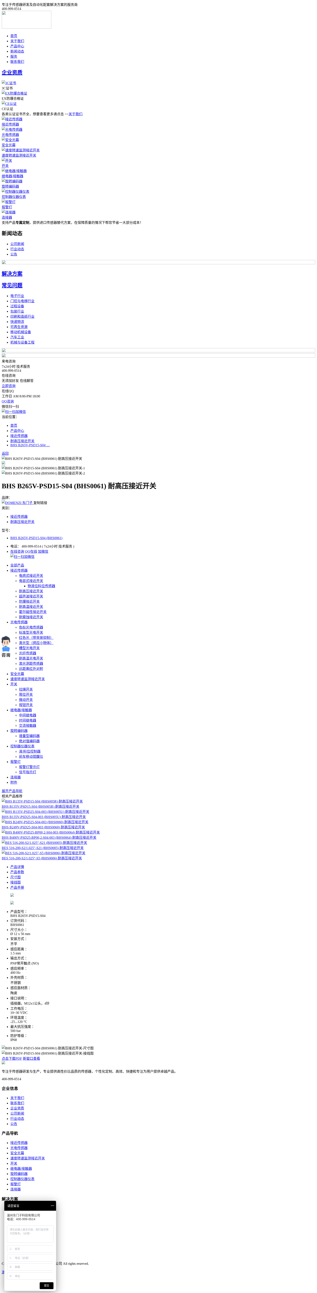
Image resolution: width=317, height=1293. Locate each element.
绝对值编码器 (29, 741)
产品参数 (17, 872)
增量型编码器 (29, 736)
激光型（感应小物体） (36, 643)
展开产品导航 (12, 791)
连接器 (7, 217)
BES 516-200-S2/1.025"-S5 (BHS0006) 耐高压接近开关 (42, 858)
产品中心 (17, 46)
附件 (13, 782)
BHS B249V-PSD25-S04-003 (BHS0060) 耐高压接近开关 (43, 827)
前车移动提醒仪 (31, 756)
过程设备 (17, 306)
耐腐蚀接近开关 (31, 617)
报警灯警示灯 (29, 767)
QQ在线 (31, 551)
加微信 (43, 551)
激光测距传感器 (31, 663)
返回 (5, 453)
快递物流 (17, 322)
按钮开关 (26, 705)
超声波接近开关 (31, 596)
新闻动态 (17, 51)
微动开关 (26, 700)
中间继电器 (27, 715)
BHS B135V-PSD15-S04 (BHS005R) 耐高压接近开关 (40, 806)
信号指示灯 (27, 772)
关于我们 (17, 41)
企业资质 (17, 1108)
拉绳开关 (26, 689)
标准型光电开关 (31, 632)
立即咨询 (9, 386)
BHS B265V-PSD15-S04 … (30, 445)
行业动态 (17, 249)
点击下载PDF (12, 1058)
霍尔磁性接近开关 (33, 612)
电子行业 (17, 296)
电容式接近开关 (31, 581)
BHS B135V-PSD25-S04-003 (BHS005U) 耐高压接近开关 (44, 817)
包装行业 (17, 311)
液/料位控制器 (30, 751)
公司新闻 (17, 244)
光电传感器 (10, 135)
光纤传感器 (27, 653)
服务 (13, 56)
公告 (13, 254)
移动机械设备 (20, 332)
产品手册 (17, 887)
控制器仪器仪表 (14, 197)
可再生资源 (19, 327)
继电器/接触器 (12, 176)
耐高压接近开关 (22, 441)
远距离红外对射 (31, 669)
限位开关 (26, 694)
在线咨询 (17, 551)
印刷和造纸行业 (22, 316)
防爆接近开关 (29, 601)
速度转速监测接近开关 (19, 155)
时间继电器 (27, 720)
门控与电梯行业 (22, 301)
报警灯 (7, 207)
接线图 (15, 882)
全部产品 (17, 565)
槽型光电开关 (29, 648)
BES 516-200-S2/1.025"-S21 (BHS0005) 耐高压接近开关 (43, 848)
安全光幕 (9, 145)
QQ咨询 (8, 401)
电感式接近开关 (31, 575)
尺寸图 (15, 877)
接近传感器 (10, 124)
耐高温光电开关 (31, 658)
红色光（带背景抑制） (36, 637)
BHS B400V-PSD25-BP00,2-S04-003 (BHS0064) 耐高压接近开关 (49, 837)
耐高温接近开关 (31, 606)
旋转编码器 (10, 186)
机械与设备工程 (22, 342)
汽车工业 (17, 337)
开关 (5, 166)
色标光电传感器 (31, 627)
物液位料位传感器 (41, 586)
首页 (13, 36)
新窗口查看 (31, 1058)
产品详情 (17, 867)
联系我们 (17, 62)
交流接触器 (27, 725)
